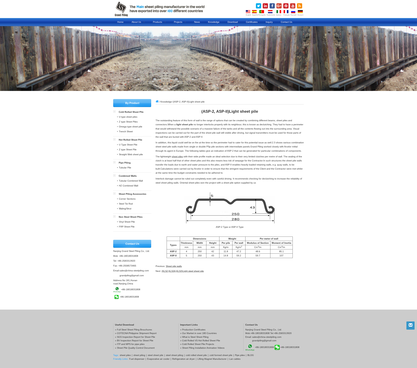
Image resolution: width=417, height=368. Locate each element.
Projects (178, 22)
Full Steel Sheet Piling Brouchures (134, 329)
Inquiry (269, 22)
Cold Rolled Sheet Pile (131, 112)
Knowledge (213, 22)
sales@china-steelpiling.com (134, 270)
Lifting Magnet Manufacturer (212, 359)
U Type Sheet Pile (128, 144)
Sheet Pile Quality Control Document (136, 348)
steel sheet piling (174, 355)
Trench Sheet (126, 131)
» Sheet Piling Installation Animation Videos (202, 348)
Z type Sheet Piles (128, 121)
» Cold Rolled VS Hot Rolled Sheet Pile (200, 340)
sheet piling (139, 355)
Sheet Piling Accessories (132, 194)
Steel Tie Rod (126, 203)
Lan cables (234, 359)
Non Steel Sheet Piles (131, 217)
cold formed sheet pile (220, 355)
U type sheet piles (128, 117)
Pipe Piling (125, 162)
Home (120, 22)
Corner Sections (127, 199)
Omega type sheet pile (130, 126)
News (197, 22)
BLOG (250, 355)
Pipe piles (240, 355)
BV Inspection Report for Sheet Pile (135, 340)
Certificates (252, 22)
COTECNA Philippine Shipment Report (137, 333)
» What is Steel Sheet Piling (194, 337)
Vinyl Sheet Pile (127, 221)
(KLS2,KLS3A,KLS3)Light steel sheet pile (183, 271)
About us (137, 22)
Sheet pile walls (174, 266)
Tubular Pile (125, 167)
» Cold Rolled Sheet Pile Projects (197, 344)
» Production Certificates (192, 329)
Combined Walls (128, 176)
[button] (116, 112)
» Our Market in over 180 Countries (198, 333)
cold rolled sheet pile (196, 355)
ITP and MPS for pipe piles (130, 344)
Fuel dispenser (136, 359)
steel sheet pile (155, 355)
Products (158, 22)
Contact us (286, 22)
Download (233, 22)
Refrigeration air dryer (183, 359)
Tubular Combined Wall (131, 180)
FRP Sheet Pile (127, 226)
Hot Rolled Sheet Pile (130, 139)
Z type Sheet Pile (128, 149)
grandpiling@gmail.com (132, 275)
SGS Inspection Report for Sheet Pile (136, 337)
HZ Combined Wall (128, 185)
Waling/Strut (125, 208)
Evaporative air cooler (158, 359)
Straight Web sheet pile (131, 154)
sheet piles (177, 156)
